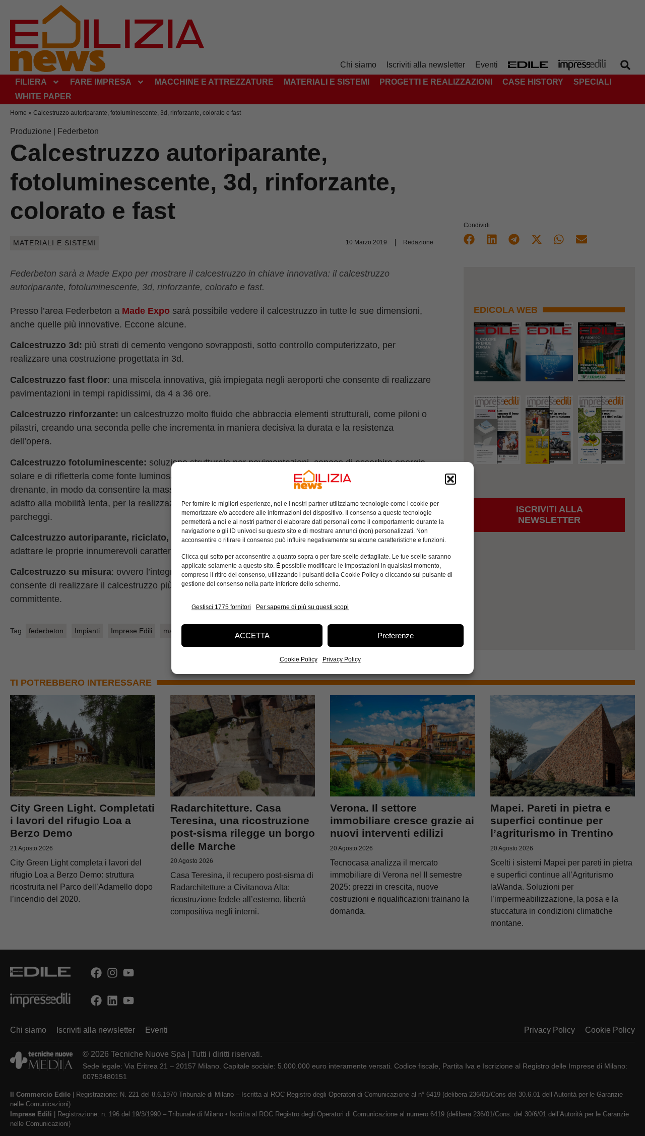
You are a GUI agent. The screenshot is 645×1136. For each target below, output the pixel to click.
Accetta (252, 635)
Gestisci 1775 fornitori (221, 607)
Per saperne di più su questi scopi (302, 607)
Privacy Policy (341, 659)
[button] (450, 480)
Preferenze (395, 635)
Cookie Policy (298, 659)
